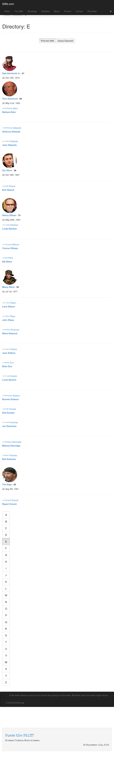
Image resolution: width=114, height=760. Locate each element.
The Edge (7, 484)
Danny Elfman (9, 215)
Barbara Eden (9, 112)
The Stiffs (18, 11)
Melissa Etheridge (11, 445)
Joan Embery (8, 352)
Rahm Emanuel (9, 333)
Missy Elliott (8, 286)
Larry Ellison (8, 306)
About (57, 11)
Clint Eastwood (10, 98)
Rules (7, 11)
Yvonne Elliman (10, 248)
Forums (67, 11)
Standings (32, 11)
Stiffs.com (8, 4)
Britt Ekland (8, 189)
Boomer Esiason (10, 399)
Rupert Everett (9, 503)
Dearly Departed (65, 40)
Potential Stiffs (47, 40)
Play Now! (92, 11)
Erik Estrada (8, 412)
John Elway (8, 319)
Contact (79, 11)
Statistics (45, 11)
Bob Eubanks (9, 459)
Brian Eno (7, 366)
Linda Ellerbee (9, 228)
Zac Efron (7, 170)
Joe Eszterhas (9, 426)
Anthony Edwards (11, 131)
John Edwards (9, 144)
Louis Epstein (9, 379)
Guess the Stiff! (19, 735)
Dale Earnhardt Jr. (11, 73)
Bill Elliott (7, 261)
